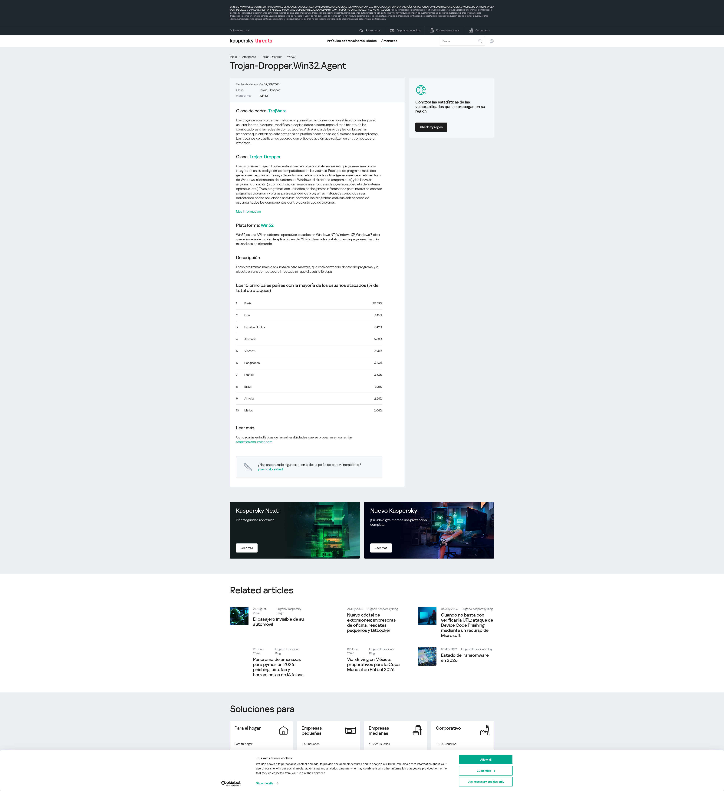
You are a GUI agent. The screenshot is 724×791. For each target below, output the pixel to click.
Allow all (486, 759)
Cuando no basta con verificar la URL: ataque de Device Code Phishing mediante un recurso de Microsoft (467, 625)
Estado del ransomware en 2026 (465, 658)
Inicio (233, 57)
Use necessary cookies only (486, 781)
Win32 (291, 57)
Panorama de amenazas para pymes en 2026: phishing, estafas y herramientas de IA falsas (278, 667)
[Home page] (252, 41)
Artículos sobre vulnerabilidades (352, 41)
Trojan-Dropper (271, 57)
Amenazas (389, 41)
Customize (484, 770)
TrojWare (277, 110)
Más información (248, 211)
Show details (264, 783)
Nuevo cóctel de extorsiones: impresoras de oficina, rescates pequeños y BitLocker (371, 622)
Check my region (431, 127)
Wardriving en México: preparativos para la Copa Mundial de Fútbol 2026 (373, 664)
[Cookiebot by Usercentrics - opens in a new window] (231, 783)
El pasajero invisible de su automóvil (278, 622)
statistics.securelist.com (254, 442)
